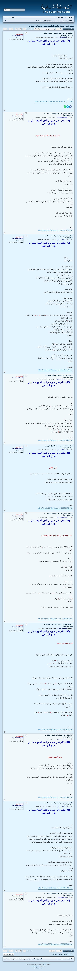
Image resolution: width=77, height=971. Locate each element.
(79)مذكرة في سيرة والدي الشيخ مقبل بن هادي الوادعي (58, 237)
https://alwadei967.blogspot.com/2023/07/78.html (55, 230)
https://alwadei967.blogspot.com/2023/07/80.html (55, 440)
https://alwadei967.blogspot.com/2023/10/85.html (55, 888)
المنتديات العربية (35, 966)
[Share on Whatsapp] (65, 106)
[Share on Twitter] (67, 106)
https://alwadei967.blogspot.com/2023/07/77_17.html (54, 101)
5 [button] (9, 29)
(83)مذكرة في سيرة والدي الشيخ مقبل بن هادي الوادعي (58, 625)
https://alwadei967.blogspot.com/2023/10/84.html (55, 797)
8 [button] (6, 29)
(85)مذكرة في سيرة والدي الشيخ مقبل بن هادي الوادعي (58, 804)
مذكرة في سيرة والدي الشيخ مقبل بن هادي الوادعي (49, 26)
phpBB (44, 964)
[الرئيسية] (56, 8)
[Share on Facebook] (70, 106)
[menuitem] (59, 18)
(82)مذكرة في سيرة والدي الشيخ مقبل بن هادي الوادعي (58, 514)
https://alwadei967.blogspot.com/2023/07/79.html (55, 370)
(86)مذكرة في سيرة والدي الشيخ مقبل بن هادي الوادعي (58, 894)
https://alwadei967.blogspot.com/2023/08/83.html (55, 729)
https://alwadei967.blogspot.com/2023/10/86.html (55, 944)
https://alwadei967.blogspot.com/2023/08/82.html (55, 619)
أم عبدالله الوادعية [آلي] (17, 35)
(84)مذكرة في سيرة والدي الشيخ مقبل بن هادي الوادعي (59, 736)
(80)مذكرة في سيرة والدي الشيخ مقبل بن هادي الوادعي (59, 376)
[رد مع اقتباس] (26, 33)
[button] (24, 29)
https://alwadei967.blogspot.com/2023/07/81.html (55, 508)
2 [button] (16, 29)
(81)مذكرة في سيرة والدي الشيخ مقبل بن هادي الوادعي (59, 447)
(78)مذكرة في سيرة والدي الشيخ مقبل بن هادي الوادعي (58, 114)
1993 (17, 37)
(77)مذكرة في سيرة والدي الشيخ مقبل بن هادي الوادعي (58, 34)
